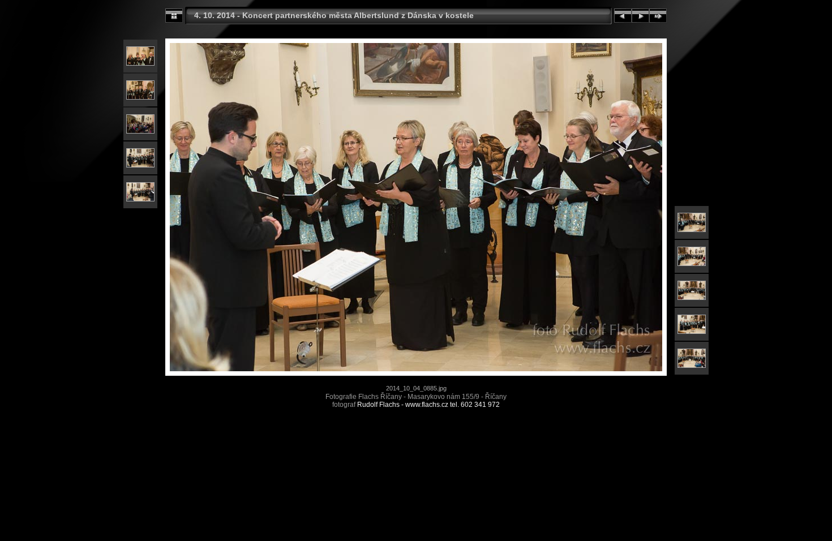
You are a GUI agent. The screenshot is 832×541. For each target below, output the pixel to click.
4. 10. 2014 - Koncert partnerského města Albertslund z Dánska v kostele (334, 15)
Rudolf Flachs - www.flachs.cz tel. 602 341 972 (428, 405)
